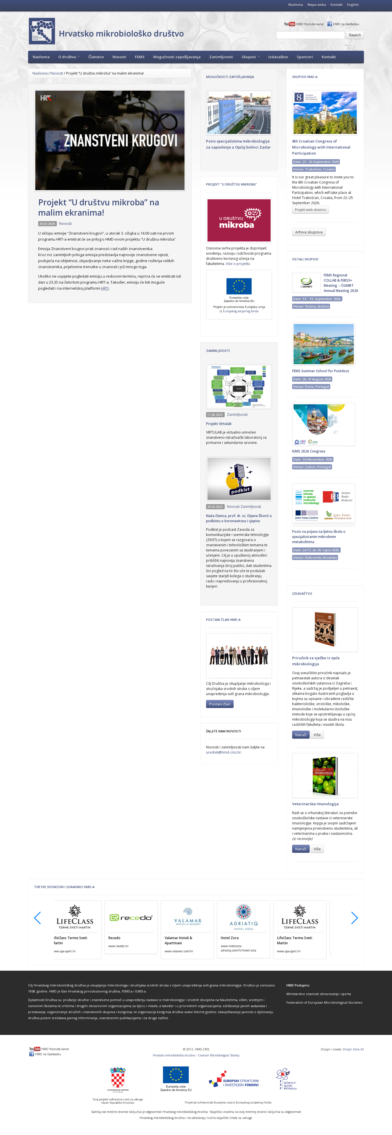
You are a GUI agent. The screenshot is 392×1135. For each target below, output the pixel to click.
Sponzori (305, 56)
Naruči (300, 734)
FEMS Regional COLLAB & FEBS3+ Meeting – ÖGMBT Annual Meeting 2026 (341, 283)
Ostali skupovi (305, 259)
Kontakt (337, 4)
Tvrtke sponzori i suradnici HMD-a (64, 887)
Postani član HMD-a (223, 619)
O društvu (67, 56)
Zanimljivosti (221, 56)
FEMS (140, 56)
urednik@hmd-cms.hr (223, 752)
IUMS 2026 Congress (308, 451)
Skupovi (249, 56)
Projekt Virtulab (219, 423)
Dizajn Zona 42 (353, 1049)
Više (317, 734)
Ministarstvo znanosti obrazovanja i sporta (318, 994)
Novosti (119, 56)
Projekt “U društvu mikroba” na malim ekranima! (98, 207)
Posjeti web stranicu (310, 209)
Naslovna (295, 4)
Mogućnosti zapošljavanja (177, 56)
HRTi (105, 288)
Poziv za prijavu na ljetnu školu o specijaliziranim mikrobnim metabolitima (319, 536)
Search (355, 35)
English (353, 4)
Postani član (219, 704)
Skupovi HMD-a (304, 77)
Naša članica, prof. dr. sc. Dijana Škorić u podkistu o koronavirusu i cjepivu (239, 518)
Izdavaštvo (278, 56)
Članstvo (96, 56)
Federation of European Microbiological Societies (324, 1002)
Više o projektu (238, 263)
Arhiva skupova (309, 232)
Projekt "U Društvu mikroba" (231, 184)
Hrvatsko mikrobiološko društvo (174, 1055)
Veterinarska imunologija (315, 803)
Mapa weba (317, 4)
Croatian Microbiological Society (218, 1055)
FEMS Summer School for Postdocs (320, 370)
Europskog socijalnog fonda (241, 311)
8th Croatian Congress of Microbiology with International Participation (321, 147)
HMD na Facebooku (346, 24)
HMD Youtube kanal (310, 24)
